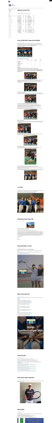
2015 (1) (10, 37)
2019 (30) (10, 32)
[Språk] (50, 0)
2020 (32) (10, 30)
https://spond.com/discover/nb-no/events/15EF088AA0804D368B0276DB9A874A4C (26, 366)
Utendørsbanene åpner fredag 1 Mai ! (25, 219)
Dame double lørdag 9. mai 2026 (24, 246)
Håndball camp (29, 301)
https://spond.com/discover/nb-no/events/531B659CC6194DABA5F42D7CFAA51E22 (26, 364)
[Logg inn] (51, 0)
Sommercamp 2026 (21, 355)
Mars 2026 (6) (10, 21)
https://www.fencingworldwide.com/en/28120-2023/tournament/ (28, 192)
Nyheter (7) (10, 12)
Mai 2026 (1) (10, 18)
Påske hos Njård (20, 409)
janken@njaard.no (19, 362)
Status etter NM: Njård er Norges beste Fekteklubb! (28, 40)
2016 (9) (10, 36)
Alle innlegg (10, 11)
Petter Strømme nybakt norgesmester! (25, 377)
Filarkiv (16, 8)
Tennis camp (28, 306)
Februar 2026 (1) (11, 22)
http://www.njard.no (14, 5)
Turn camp (28, 304)
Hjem (9, 8)
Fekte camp (28, 300)
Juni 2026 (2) (10, 17)
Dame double (24, 254)
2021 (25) (10, 29)
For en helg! (20, 187)
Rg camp (31, 302)
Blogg (11, 8)
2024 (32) (10, 25)
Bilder (13, 8)
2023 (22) (10, 26)
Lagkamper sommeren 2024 (23, 10)
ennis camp (28, 303)
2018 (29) (10, 33)
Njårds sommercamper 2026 (23, 294)
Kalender (18, 8)
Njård (19, 42)
